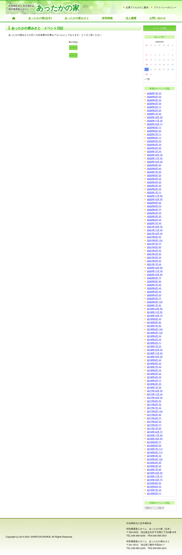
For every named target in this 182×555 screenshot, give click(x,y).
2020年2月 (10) (155, 302)
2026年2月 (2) (154, 110)
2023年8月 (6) (154, 168)
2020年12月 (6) (155, 267)
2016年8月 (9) (154, 445)
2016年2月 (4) (154, 466)
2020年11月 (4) (155, 271)
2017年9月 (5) (154, 401)
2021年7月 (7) (154, 243)
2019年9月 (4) (154, 319)
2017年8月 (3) (154, 404)
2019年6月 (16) (155, 329)
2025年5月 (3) (154, 141)
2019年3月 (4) (154, 339)
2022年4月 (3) (154, 213)
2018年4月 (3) (154, 377)
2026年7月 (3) (154, 93)
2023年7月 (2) (154, 172)
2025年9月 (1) (154, 127)
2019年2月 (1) (154, 343)
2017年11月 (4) (155, 394)
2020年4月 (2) (154, 295)
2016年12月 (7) (155, 431)
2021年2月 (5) (154, 260)
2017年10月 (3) (155, 397)
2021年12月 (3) (155, 226)
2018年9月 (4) (154, 360)
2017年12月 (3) (155, 390)
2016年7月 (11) (155, 449)
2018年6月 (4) (154, 370)
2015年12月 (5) (155, 472)
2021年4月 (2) (154, 254)
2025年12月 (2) (155, 117)
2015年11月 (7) (155, 476)
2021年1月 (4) (154, 264)
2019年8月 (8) (154, 322)
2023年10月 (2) (155, 161)
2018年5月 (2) (154, 373)
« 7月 (147, 79)
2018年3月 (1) (154, 380)
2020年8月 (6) (154, 281)
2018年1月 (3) (154, 387)
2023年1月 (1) (154, 192)
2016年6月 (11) (155, 452)
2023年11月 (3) (155, 158)
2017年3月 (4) (154, 421)
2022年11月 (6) (155, 195)
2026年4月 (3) (154, 103)
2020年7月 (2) (154, 284)
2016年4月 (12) (155, 459)
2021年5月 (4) (154, 250)
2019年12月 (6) (155, 308)
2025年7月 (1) (154, 134)
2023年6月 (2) (154, 175)
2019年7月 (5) (154, 325)
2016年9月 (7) (154, 442)
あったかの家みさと (77, 18)
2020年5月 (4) (154, 291)
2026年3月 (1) (154, 107)
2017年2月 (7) (154, 425)
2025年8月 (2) (154, 131)
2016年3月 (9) (154, 462)
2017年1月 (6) (154, 428)
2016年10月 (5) (155, 438)
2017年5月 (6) (154, 414)
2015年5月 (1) (154, 493)
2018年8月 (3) (154, 363)
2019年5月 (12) (155, 332)
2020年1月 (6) (154, 305)
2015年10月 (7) (155, 479)
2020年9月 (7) (154, 278)
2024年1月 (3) (154, 151)
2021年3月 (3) (154, 257)
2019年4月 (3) (154, 336)
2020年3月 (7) (154, 298)
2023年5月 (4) (154, 178)
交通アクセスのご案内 (137, 7)
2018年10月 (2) (155, 356)
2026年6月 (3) (154, 96)
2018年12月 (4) (155, 349)
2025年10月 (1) (155, 124)
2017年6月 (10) (155, 411)
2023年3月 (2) (154, 185)
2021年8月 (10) (155, 240)
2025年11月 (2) (155, 120)
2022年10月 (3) (155, 199)
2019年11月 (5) (155, 312)
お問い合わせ (157, 18)
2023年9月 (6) (154, 165)
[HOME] (14, 18)
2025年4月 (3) (154, 144)
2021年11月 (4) (155, 230)
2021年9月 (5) (154, 237)
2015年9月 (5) (154, 483)
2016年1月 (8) (154, 469)
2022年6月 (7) (154, 209)
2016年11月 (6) (155, 435)
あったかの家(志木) (40, 18)
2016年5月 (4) (154, 455)
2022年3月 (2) (154, 216)
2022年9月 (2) (154, 202)
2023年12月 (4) (155, 154)
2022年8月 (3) (154, 206)
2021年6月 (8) (154, 247)
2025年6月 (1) (154, 137)
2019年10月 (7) (155, 315)
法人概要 (131, 18)
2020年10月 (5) (155, 274)
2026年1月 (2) (154, 113)
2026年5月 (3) (154, 100)
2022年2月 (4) (154, 219)
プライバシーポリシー (165, 7)
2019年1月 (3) (154, 346)
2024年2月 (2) (154, 148)
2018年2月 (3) (154, 384)
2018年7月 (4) (154, 366)
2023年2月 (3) (154, 189)
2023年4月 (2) (154, 182)
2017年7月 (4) (154, 408)
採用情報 (107, 18)
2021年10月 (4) (155, 233)
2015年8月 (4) (154, 486)
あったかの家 (58, 7)
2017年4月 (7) (154, 418)
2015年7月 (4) (154, 490)
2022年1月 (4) (154, 223)
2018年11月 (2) (155, 353)
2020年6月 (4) (154, 288)
